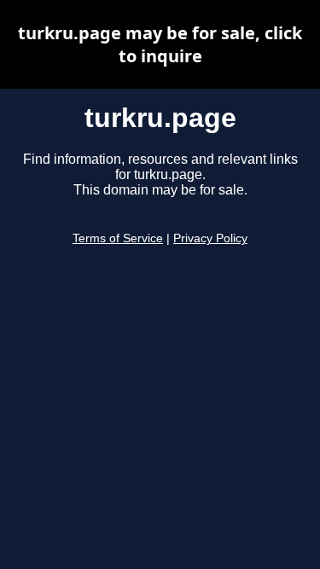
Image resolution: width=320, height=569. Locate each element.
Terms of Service (118, 238)
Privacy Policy (210, 238)
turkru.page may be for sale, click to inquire (160, 44)
